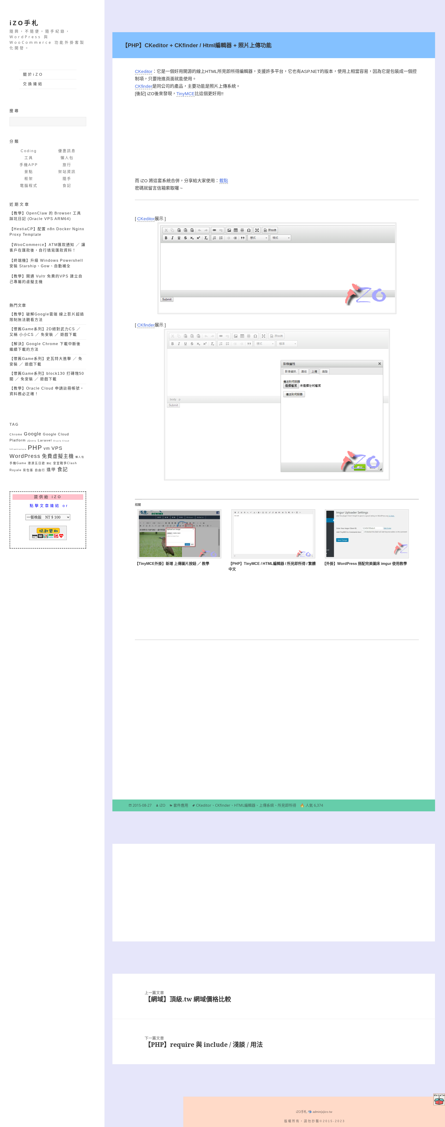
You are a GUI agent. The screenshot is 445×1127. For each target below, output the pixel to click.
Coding (29, 151)
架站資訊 (67, 172)
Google (32, 433)
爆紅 (49, 463)
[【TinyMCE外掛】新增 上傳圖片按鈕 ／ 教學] (179, 533)
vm (47, 448)
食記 (67, 186)
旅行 (67, 165)
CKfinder (143, 86)
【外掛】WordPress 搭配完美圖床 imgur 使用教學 (364, 564)
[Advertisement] (277, 137)
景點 (28, 172)
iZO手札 (24, 23)
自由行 (40, 470)
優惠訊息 (67, 151)
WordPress (25, 456)
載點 (223, 180)
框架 (28, 179)
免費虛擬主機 (58, 456)
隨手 (67, 179)
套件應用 (180, 805)
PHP (35, 447)
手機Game (18, 463)
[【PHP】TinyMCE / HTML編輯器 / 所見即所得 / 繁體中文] (273, 533)
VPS (57, 448)
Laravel (45, 440)
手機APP (28, 165)
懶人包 (67, 158)
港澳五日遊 (36, 463)
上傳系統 (266, 805)
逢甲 (51, 469)
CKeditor (143, 71)
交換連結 (33, 84)
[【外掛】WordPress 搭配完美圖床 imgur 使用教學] (366, 533)
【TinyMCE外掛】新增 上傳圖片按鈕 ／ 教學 (172, 564)
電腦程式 (29, 186)
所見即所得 (287, 805)
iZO (162, 805)
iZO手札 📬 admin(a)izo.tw (314, 1112)
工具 (28, 158)
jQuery (31, 440)
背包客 (28, 470)
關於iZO (33, 74)
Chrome (16, 434)
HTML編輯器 (244, 805)
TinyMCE (185, 93)
